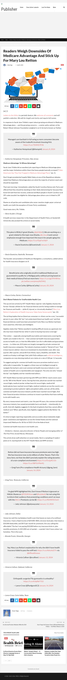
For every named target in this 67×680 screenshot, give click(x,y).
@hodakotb (41, 494)
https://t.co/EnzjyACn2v (46, 460)
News (62, 64)
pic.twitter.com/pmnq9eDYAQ (33, 281)
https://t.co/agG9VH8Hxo (49, 278)
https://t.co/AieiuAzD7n (47, 550)
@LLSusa (43, 235)
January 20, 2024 (47, 285)
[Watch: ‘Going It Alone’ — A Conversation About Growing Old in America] (33, 643)
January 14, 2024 (33, 470)
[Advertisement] (33, 25)
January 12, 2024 (46, 557)
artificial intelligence (54, 355)
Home (21, 7)
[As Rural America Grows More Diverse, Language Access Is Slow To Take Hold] (12, 643)
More (54, 7)
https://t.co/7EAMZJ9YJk (33, 145)
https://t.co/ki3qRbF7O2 (33, 581)
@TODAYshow (27, 494)
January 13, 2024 (47, 504)
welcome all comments (45, 115)
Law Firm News (46, 7)
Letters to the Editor (10, 115)
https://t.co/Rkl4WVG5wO (48, 500)
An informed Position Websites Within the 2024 (14, 625)
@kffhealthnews (33, 553)
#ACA (17, 500)
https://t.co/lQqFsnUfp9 (37, 240)
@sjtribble (38, 232)
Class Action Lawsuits (32, 7)
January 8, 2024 (48, 149)
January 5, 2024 (47, 245)
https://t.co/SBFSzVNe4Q (33, 463)
